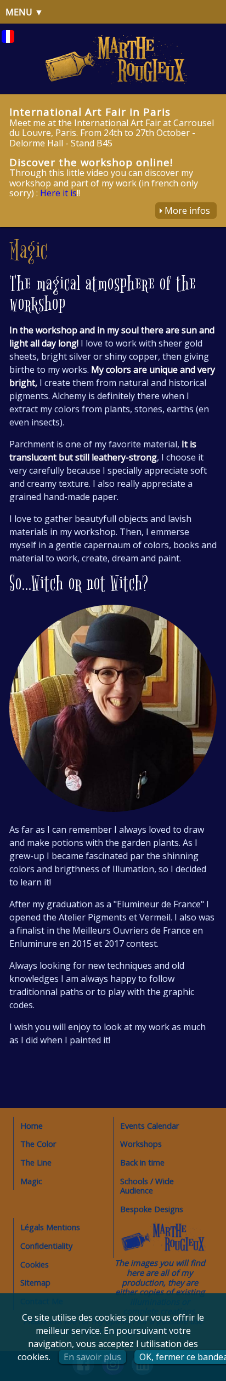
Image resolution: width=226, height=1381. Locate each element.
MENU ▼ (24, 12)
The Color (38, 1143)
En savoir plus (92, 1357)
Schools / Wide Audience (147, 1185)
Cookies (34, 1264)
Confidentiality (46, 1245)
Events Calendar (149, 1125)
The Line (36, 1162)
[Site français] (8, 39)
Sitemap (35, 1282)
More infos (187, 210)
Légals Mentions (50, 1226)
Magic (31, 1180)
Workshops (141, 1143)
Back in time (142, 1162)
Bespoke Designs (151, 1208)
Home (31, 1125)
